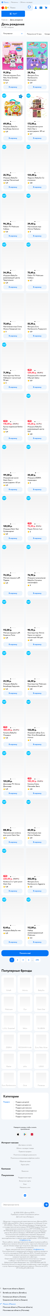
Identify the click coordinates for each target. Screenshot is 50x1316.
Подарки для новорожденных (26, 1111)
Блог (25, 1184)
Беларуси (30, 1217)
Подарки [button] (6, 1102)
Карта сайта (25, 1165)
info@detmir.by (24, 1240)
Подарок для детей (22, 1102)
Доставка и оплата (25, 1145)
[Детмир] (4, 7)
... (32, 960)
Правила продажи (25, 1152)
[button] (13, 14)
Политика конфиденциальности (25, 1155)
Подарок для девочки (23, 1105)
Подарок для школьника (24, 1114)
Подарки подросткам (23, 1117)
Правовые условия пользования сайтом (25, 1214)
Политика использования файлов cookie (25, 1158)
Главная (4, 20)
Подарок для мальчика (24, 1108)
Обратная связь (25, 1161)
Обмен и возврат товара (25, 1148)
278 (37, 960)
